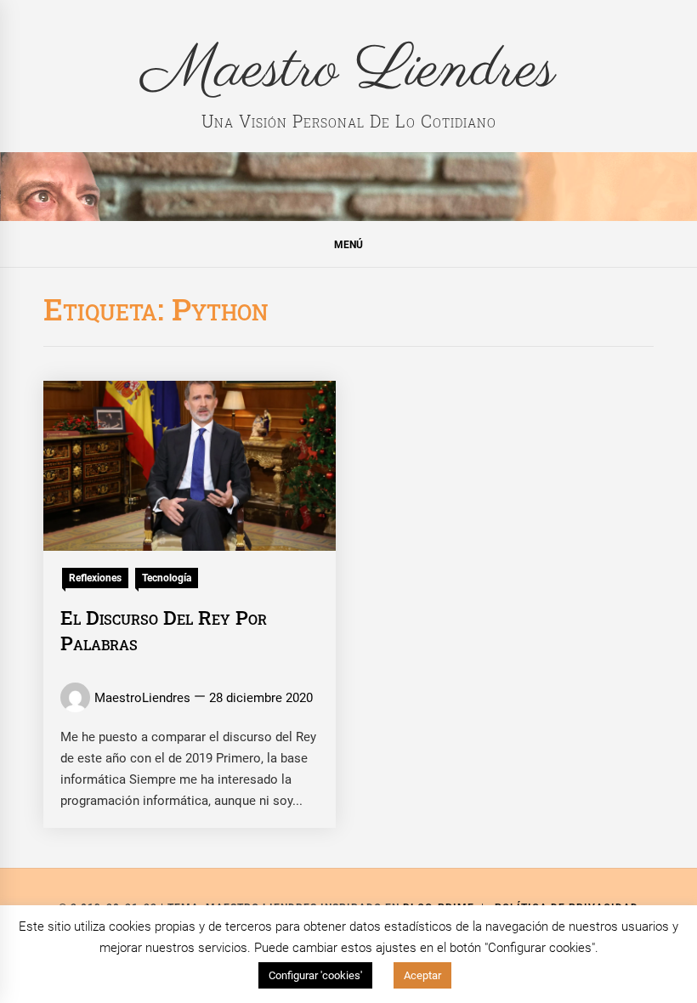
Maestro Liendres (349, 70)
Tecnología (166, 578)
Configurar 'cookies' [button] (315, 975)
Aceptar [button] (422, 975)
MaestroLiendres (142, 698)
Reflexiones (95, 578)
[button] (348, 244)
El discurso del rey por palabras (163, 629)
